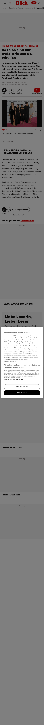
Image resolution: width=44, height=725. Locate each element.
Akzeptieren (22, 392)
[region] (22, 362)
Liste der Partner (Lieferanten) (13, 379)
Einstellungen (22, 386)
